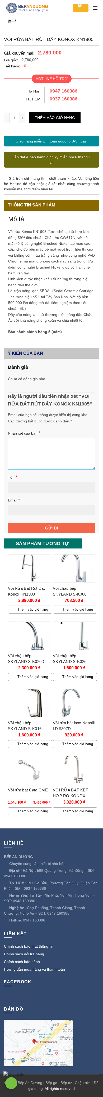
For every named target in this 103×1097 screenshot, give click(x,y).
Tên (12, 477)
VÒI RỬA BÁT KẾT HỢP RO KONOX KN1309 (70, 796)
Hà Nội (33, 91)
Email (14, 500)
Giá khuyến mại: (19, 53)
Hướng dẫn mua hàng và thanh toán (34, 969)
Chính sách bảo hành (22, 962)
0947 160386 (63, 91)
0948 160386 (24, 901)
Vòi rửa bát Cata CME (28, 790)
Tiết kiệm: (12, 66)
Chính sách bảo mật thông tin (28, 946)
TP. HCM (33, 99)
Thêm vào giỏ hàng (55, 118)
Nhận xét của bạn (24, 433)
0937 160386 (63, 99)
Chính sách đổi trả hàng (24, 954)
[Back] (11, 20)
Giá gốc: (11, 60)
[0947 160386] (11, 1083)
